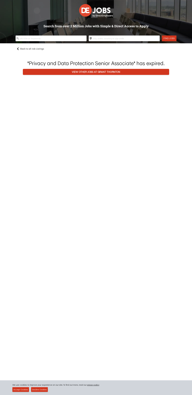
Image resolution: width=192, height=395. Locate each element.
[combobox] (51, 38)
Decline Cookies (39, 389)
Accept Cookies (20, 389)
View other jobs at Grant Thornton (96, 72)
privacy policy (93, 384)
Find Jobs (169, 38)
